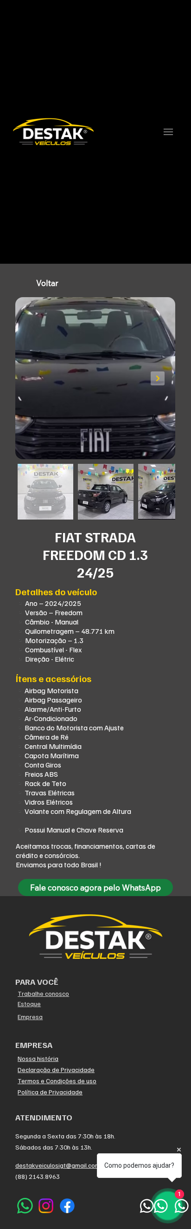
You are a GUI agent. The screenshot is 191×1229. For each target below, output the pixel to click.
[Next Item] (158, 378)
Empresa (30, 1017)
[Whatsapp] (25, 1206)
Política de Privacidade (50, 1092)
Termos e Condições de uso (57, 1081)
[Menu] (168, 132)
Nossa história (38, 1058)
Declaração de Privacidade (56, 1069)
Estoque (29, 1004)
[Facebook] (67, 1206)
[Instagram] (46, 1206)
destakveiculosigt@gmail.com (57, 1165)
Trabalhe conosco (43, 993)
